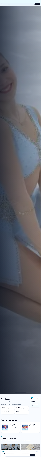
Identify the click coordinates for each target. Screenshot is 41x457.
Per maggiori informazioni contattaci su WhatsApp (15, 202)
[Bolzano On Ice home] (2, 4)
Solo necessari (26, 454)
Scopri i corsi (4, 202)
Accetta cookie (32, 454)
